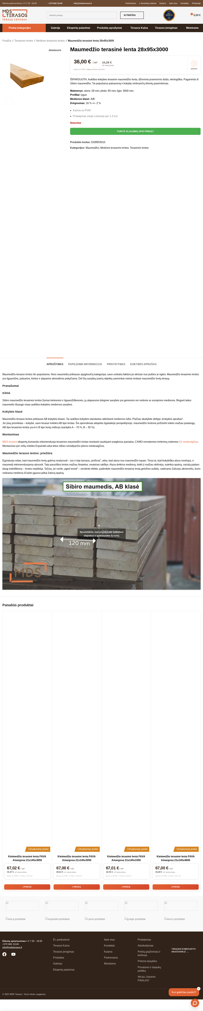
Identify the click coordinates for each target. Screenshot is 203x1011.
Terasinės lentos (23, 40)
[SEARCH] (113, 15)
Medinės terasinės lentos (50, 40)
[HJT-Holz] (101, 906)
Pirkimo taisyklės (147, 961)
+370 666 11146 (55, 3)
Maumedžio (92, 147)
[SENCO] (181, 922)
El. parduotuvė (61, 939)
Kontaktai (109, 945)
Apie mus (109, 939)
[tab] (55, 363)
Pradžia (6, 40)
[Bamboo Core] (181, 906)
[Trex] (22, 906)
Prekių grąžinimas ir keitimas (149, 953)
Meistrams (110, 963)
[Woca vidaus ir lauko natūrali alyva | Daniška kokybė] (22, 922)
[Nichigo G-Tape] (141, 922)
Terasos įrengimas (63, 951)
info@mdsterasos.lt (83, 3)
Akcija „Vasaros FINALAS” (146, 978)
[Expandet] (62, 922)
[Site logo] (14, 15)
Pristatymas (144, 939)
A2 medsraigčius (188, 441)
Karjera (108, 951)
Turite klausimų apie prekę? (135, 131)
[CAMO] (101, 922)
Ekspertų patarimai (63, 969)
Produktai (58, 957)
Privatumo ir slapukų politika (149, 969)
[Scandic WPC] (62, 906)
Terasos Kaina (61, 945)
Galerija (57, 963)
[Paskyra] (183, 15)
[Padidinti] (9, 102)
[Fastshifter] (141, 906)
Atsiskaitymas (145, 945)
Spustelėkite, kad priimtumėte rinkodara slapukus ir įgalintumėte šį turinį (101, 534)
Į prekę (27, 887)
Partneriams (111, 957)
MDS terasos (9, 441)
